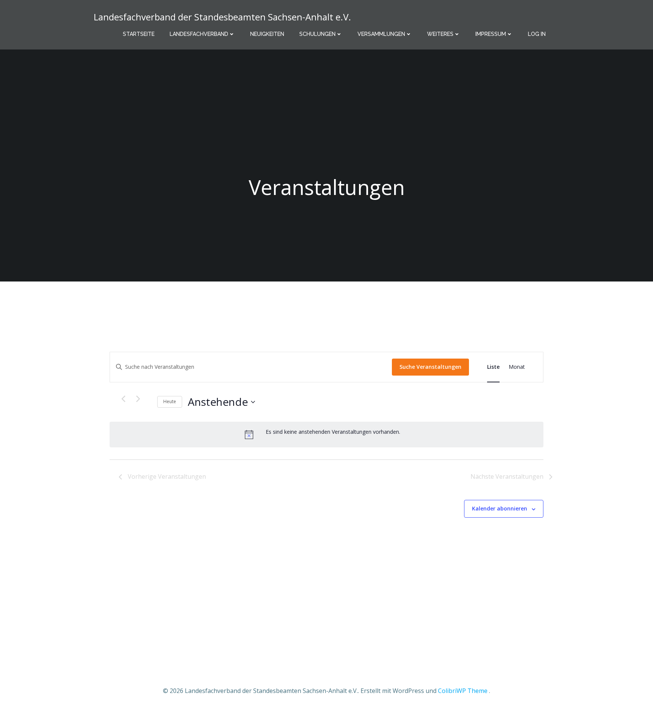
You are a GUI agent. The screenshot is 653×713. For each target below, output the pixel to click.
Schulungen (317, 34)
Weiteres (440, 34)
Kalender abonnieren (499, 508)
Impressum (490, 34)
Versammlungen (381, 34)
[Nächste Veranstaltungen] (137, 399)
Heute (169, 401)
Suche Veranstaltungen (430, 366)
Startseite (139, 34)
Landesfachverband (199, 34)
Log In (537, 34)
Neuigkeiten (267, 34)
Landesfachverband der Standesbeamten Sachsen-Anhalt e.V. (222, 17)
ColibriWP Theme (462, 691)
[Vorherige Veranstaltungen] (123, 399)
